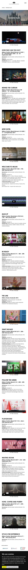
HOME (3, 7)
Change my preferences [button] (12, 567)
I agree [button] (4, 567)
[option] (5, 548)
